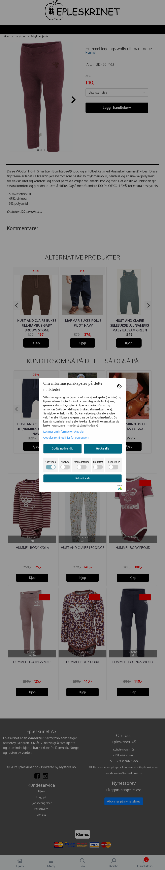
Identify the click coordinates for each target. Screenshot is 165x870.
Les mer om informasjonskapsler (63, 431)
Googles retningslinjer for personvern (66, 437)
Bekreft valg (82, 478)
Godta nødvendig (62, 448)
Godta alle (102, 448)
